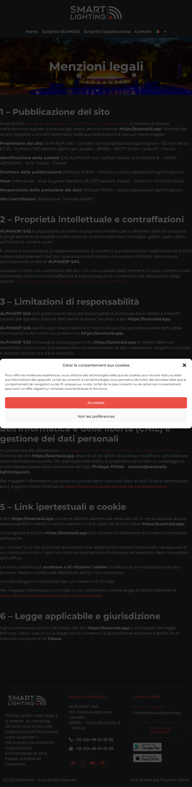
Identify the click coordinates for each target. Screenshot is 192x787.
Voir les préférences (96, 416)
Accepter (96, 402)
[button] (184, 365)
